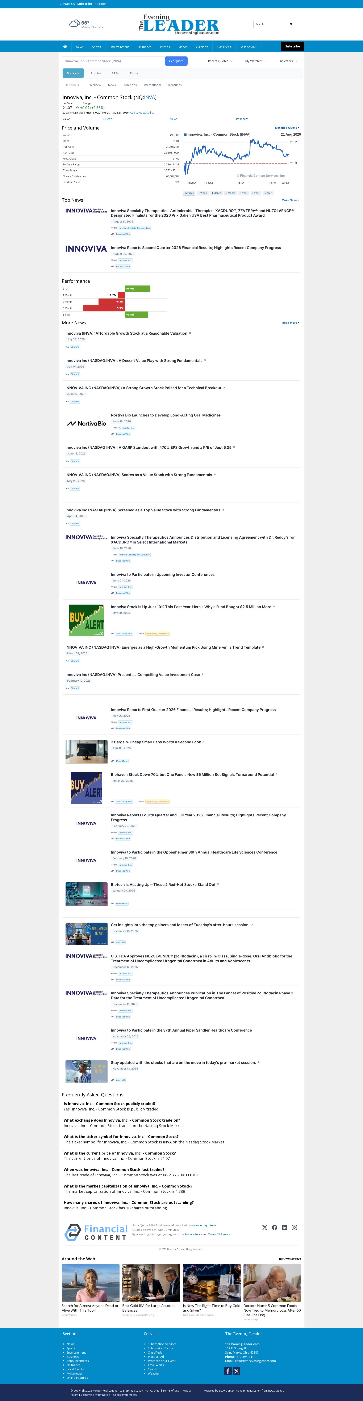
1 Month (216, 192)
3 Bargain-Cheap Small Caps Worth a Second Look (158, 742)
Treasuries (174, 85)
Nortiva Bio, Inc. (126, 428)
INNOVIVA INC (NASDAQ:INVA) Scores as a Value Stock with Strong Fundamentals (141, 475)
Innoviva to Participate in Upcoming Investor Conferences (163, 574)
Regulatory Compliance (157, 633)
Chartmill (75, 347)
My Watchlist (254, 61)
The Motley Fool (124, 633)
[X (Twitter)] (264, 1232)
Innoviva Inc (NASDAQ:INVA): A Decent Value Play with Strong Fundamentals (136, 360)
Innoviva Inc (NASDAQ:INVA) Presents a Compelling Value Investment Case (135, 674)
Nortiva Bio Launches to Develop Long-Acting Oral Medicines (166, 415)
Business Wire (123, 234)
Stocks (96, 73)
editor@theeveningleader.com (255, 1361)
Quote (107, 119)
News (112, 85)
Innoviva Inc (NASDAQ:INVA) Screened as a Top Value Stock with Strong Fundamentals (145, 510)
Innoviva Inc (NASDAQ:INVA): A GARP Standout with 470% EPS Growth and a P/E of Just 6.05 (150, 447)
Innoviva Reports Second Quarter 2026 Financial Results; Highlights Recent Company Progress (196, 247)
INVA (149, 97)
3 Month (230, 192)
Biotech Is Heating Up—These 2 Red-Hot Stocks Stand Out (165, 884)
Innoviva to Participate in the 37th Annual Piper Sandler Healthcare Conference (181, 1030)
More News (289, 200)
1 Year (243, 192)
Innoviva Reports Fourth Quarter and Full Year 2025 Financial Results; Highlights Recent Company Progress (198, 817)
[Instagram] (294, 1232)
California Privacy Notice (95, 1394)
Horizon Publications (105, 1390)
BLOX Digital (275, 1390)
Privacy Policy (193, 1234)
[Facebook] (274, 1232)
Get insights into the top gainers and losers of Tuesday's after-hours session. (182, 925)
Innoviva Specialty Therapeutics (134, 228)
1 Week (203, 192)
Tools (134, 73)
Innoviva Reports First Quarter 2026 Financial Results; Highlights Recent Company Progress (193, 709)
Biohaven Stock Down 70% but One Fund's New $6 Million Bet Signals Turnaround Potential (194, 774)
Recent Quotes (218, 61)
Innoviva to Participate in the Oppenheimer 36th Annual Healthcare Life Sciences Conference (194, 852)
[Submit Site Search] (291, 24)
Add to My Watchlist (142, 112)
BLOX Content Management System (240, 1390)
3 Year (255, 192)
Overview (95, 85)
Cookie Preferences (125, 1394)
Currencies (129, 85)
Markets (73, 73)
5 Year (268, 192)
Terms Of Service (219, 1234)
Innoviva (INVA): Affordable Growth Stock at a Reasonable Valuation (128, 333)
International (152, 85)
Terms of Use (171, 1390)
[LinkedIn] (284, 1232)
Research (242, 119)
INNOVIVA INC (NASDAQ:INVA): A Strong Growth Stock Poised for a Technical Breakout (145, 388)
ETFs (115, 73)
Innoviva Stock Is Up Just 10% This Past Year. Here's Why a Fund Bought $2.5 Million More (193, 607)
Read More (289, 323)
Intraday (189, 192)
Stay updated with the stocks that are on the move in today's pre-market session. (185, 1062)
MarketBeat (122, 761)
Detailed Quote (286, 128)
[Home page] (178, 24)
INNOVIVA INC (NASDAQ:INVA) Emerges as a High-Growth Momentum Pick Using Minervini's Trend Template (165, 647)
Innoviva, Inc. (125, 260)
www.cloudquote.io (203, 1225)
